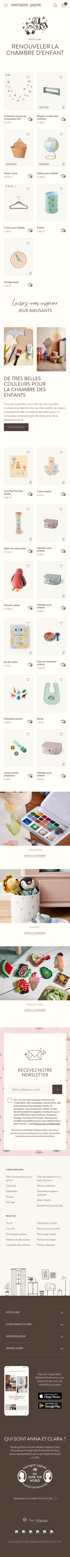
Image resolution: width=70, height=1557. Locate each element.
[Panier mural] (18, 148)
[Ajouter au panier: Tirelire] (63, 230)
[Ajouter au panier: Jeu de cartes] (30, 664)
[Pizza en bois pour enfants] (51, 637)
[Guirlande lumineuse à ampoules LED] (18, 91)
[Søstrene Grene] (26, 5)
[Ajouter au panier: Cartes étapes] (63, 494)
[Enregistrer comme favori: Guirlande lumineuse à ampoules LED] (28, 77)
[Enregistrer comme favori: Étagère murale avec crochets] (61, 77)
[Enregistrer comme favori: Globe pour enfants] (61, 134)
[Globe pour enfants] (51, 148)
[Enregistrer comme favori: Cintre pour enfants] (28, 189)
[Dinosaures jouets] (18, 694)
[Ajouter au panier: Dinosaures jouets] (30, 721)
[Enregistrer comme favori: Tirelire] (61, 189)
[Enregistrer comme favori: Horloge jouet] (28, 243)
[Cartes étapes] (51, 466)
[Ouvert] (6, 5)
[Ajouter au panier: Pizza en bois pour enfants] (63, 664)
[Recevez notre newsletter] (57, 1089)
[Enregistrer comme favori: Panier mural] (28, 134)
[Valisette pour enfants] (51, 523)
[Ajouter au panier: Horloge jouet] (30, 284)
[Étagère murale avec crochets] (51, 91)
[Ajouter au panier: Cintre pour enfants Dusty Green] (30, 230)
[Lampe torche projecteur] (18, 748)
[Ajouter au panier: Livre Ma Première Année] (30, 494)
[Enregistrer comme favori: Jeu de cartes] (28, 623)
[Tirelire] (51, 203)
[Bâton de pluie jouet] (18, 523)
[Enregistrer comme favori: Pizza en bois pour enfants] (61, 623)
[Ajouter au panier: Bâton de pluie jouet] (30, 551)
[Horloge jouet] (18, 257)
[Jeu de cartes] (18, 637)
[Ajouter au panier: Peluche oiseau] (30, 607)
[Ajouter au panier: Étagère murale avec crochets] (63, 119)
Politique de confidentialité (46, 1123)
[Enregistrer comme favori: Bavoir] (61, 680)
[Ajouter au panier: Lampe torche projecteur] (30, 775)
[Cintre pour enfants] (18, 203)
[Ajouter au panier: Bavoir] (63, 721)
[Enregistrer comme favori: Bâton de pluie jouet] (28, 509)
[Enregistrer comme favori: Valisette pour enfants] (61, 509)
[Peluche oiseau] (18, 580)
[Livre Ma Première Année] (18, 466)
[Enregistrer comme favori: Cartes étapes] (61, 452)
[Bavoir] (51, 694)
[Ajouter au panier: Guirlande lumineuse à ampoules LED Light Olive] (30, 119)
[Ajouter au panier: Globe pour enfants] (63, 175)
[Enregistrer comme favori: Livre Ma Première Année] (28, 452)
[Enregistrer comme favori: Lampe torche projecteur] (28, 734)
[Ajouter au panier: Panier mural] (30, 175)
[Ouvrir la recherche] (55, 5)
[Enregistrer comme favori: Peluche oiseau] (28, 566)
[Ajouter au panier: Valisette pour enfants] (63, 551)
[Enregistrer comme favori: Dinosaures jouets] (28, 680)
